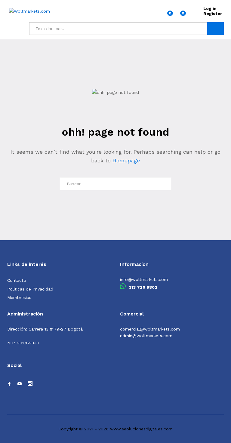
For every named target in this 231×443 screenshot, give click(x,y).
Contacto (16, 280)
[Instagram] (30, 384)
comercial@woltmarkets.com (150, 329)
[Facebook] (9, 384)
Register (212, 13)
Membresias (19, 297)
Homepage (126, 160)
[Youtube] (19, 384)
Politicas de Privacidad (30, 289)
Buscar (215, 28)
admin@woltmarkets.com (146, 335)
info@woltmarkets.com (144, 279)
